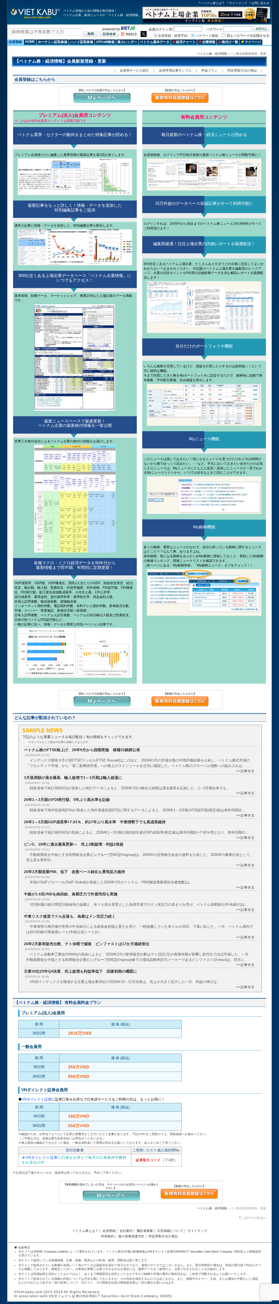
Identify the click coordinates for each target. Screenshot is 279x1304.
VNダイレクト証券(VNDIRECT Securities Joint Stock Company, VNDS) (195, 1251)
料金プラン (209, 70)
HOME (30, 42)
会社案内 (126, 1231)
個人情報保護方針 (131, 1236)
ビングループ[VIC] (104, 855)
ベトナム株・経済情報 (212, 53)
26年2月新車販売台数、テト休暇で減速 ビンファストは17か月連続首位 (86, 944)
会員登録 (15, 42)
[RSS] (129, 34)
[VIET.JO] (128, 29)
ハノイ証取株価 (81, 42)
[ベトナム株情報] (35, 18)
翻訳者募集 (145, 1231)
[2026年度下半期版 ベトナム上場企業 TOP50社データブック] (206, 22)
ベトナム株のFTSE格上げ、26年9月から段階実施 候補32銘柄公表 (82, 750)
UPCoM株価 (105, 42)
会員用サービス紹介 (134, 70)
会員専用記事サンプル (175, 70)
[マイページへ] (101, 102)
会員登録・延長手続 (172, 36)
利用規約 (107, 1236)
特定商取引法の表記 (242, 70)
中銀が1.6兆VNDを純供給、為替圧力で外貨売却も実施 (70, 894)
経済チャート (186, 42)
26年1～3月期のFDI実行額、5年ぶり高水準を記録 (67, 799)
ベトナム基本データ (154, 42)
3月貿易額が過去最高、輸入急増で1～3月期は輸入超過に (73, 777)
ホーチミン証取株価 (52, 42)
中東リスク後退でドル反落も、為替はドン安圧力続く (70, 916)
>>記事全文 (245, 771)
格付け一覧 (230, 42)
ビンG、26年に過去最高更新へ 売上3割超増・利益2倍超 (73, 844)
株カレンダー (127, 42)
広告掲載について (170, 1231)
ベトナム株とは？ (213, 3)
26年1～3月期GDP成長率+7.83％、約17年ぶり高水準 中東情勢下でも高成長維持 (95, 822)
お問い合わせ (260, 3)
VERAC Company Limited (50, 1251)
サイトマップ (238, 3)
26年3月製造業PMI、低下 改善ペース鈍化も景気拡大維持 (74, 872)
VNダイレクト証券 (36, 1099)
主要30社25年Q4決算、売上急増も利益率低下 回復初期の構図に (80, 971)
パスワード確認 (206, 36)
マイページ (253, 42)
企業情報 (208, 42)
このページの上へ (254, 1217)
